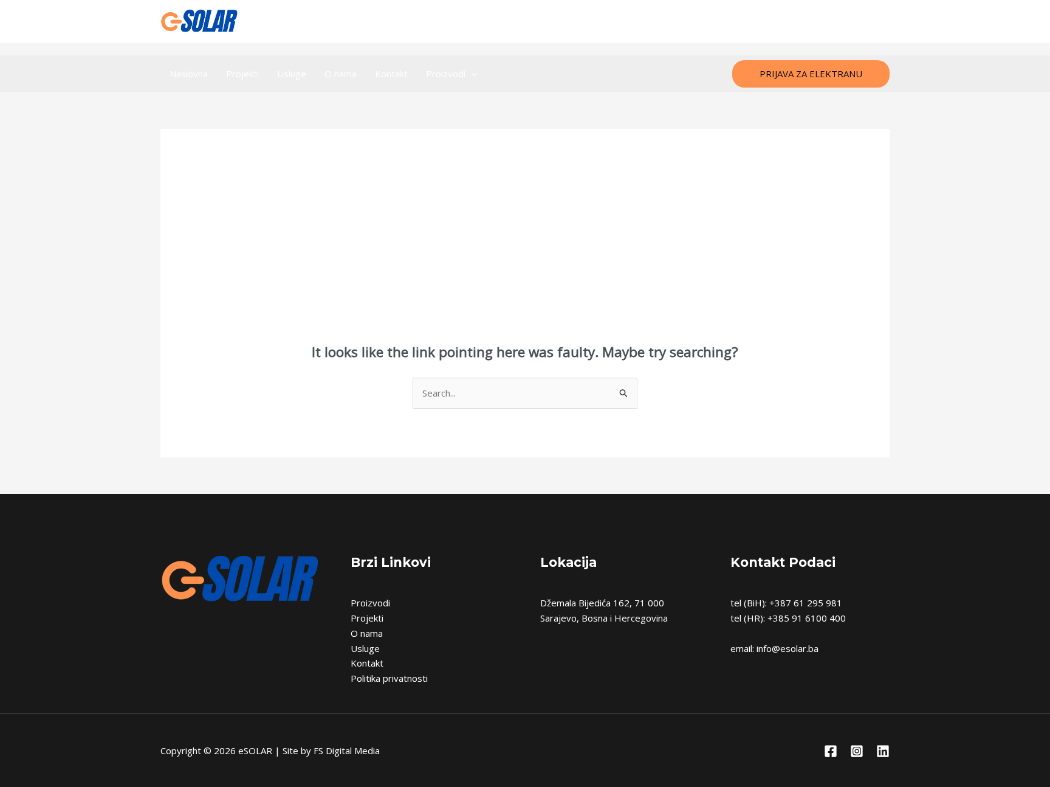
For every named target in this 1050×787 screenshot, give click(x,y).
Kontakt (391, 74)
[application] (471, 73)
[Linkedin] (882, 21)
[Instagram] (855, 21)
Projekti (242, 74)
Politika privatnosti (389, 678)
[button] (811, 74)
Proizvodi (445, 74)
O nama (340, 74)
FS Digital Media (347, 750)
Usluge (291, 74)
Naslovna (189, 74)
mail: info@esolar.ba (525, 21)
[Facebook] (828, 21)
